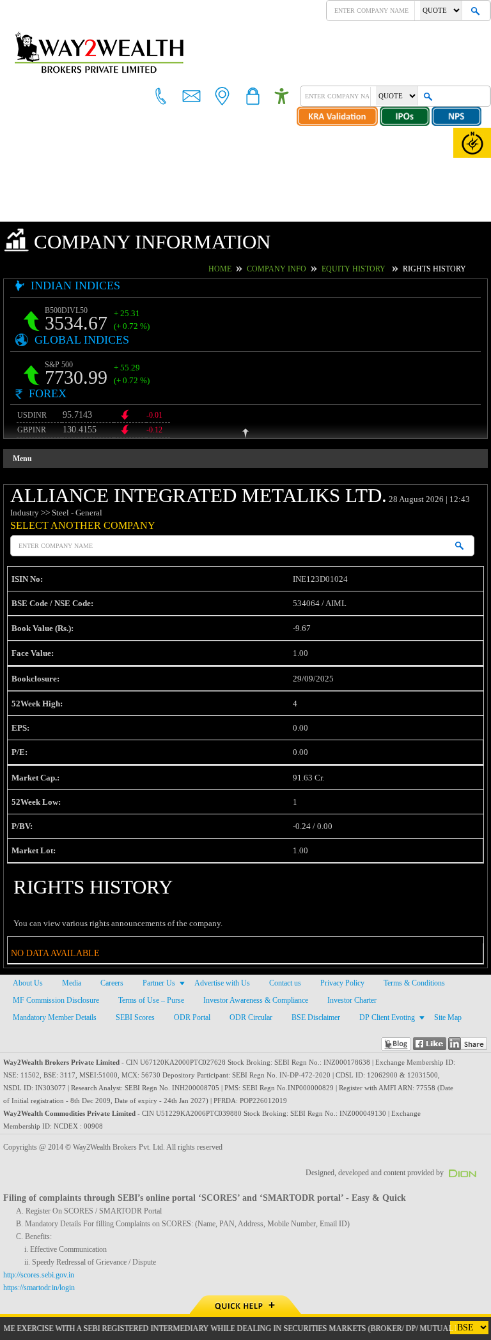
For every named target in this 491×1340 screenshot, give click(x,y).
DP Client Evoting (379, 1018)
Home (250, 269)
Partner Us (159, 983)
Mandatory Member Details (56, 1018)
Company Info (300, 269)
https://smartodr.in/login (42, 1288)
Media (71, 983)
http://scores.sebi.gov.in (41, 1275)
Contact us (286, 983)
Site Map (439, 1018)
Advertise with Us (223, 983)
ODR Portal (191, 1018)
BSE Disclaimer (310, 1018)
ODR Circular (247, 1018)
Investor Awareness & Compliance (255, 1001)
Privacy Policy (342, 983)
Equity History (367, 269)
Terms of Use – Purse (149, 1001)
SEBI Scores (136, 1018)
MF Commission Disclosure (55, 1001)
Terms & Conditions (412, 983)
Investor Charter (353, 1001)
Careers (111, 983)
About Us (27, 983)
